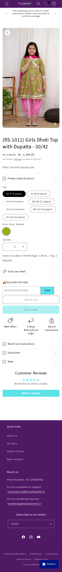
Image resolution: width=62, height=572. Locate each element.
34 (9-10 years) (16, 202)
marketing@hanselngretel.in (24, 503)
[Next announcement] (55, 13)
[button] (7, 4)
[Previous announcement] (6, 13)
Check (47, 290)
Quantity (7, 239)
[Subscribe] (50, 524)
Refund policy (36, 554)
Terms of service (24, 559)
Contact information (32, 564)
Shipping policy (41, 559)
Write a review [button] (31, 393)
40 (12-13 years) (43, 209)
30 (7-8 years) (14, 194)
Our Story (12, 443)
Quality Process (15, 451)
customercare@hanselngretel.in (26, 492)
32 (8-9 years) (39, 194)
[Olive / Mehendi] (6, 231)
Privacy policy (51, 554)
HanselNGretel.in (18, 554)
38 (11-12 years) (17, 210)
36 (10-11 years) (41, 201)
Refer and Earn (15, 459)
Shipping (17, 159)
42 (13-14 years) (15, 217)
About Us (12, 436)
